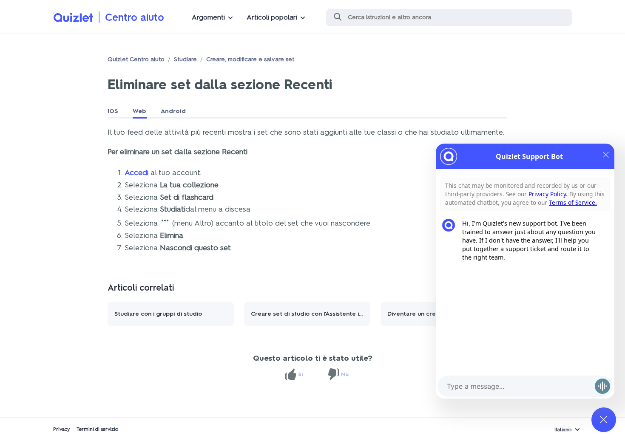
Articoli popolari (272, 17)
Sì (300, 374)
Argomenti (208, 17)
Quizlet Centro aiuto (136, 59)
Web (139, 111)
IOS (113, 111)
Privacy (61, 429)
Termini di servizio (98, 429)
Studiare (185, 59)
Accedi (136, 172)
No (345, 374)
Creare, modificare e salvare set (250, 59)
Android (173, 111)
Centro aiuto (134, 17)
